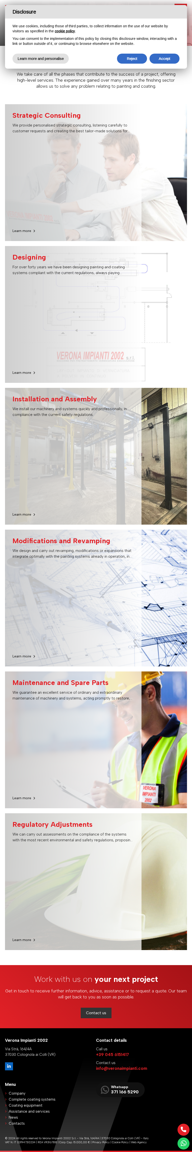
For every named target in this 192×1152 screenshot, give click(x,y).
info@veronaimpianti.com (121, 1068)
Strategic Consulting (46, 115)
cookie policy (65, 31)
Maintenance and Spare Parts (60, 682)
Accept (164, 58)
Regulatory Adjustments (52, 824)
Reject (132, 58)
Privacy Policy (101, 1142)
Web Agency (139, 1142)
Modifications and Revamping (61, 540)
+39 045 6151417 (112, 1054)
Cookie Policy (120, 1142)
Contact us (96, 1012)
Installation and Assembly (54, 399)
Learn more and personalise (41, 58)
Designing (29, 257)
